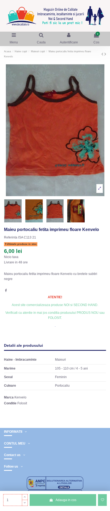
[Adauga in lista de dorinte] (102, 500)
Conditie (10, 403)
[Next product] (105, 54)
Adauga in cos (66, 500)
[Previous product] (102, 54)
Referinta (10, 237)
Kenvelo (20, 397)
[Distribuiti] (6, 290)
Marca (9, 397)
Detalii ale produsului (23, 346)
